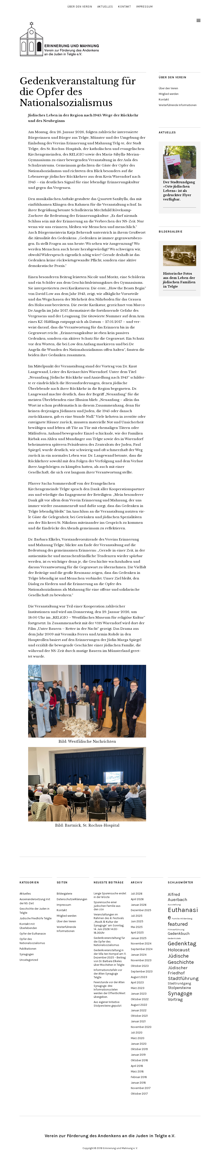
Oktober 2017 (139, 1093)
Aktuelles (105, 6)
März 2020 (137, 1038)
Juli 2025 (136, 915)
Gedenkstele (174, 938)
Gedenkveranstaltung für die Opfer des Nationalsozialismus (109, 941)
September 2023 (142, 971)
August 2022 (139, 1004)
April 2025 (137, 932)
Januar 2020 (139, 1043)
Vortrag (175, 999)
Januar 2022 (139, 1010)
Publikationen (28, 948)
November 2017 (141, 1088)
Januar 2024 (139, 954)
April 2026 (137, 899)
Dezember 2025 (141, 910)
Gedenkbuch (179, 933)
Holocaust (179, 950)
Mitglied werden (169, 94)
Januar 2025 (139, 938)
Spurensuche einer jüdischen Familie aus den (107, 906)
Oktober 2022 (140, 999)
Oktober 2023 (140, 965)
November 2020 (141, 1027)
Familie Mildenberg (182, 918)
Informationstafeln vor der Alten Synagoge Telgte (108, 973)
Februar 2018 (139, 1077)
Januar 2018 (138, 1082)
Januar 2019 (138, 1054)
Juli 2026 (136, 893)
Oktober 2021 (139, 1015)
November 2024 (141, 943)
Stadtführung (183, 978)
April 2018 (137, 1065)
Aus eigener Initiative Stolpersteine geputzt (107, 1003)
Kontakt (124, 6)
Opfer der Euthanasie (33, 933)
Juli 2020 (136, 1032)
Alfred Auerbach (177, 897)
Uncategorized (29, 959)
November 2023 (141, 960)
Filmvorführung (176, 929)
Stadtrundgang (179, 983)
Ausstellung (174, 904)
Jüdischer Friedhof (178, 970)
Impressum (144, 6)
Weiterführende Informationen (178, 105)
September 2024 (142, 949)
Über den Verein (79, 6)
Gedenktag (182, 943)
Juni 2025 (137, 921)
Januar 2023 (139, 993)
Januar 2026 (139, 904)
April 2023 (137, 982)
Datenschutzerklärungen (72, 899)
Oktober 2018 (139, 1060)
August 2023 (139, 977)
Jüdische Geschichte (181, 959)
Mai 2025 (137, 927)
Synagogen (27, 954)
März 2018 (137, 1071)
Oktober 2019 (139, 1049)
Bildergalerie (64, 893)
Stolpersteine (179, 987)
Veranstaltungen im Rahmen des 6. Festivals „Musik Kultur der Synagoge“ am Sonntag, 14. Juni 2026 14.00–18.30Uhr (109, 923)
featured (178, 924)
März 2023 (137, 988)
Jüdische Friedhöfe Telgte (36, 918)
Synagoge (180, 993)
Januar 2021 (138, 1021)
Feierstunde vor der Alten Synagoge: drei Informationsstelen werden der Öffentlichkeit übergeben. (109, 989)
